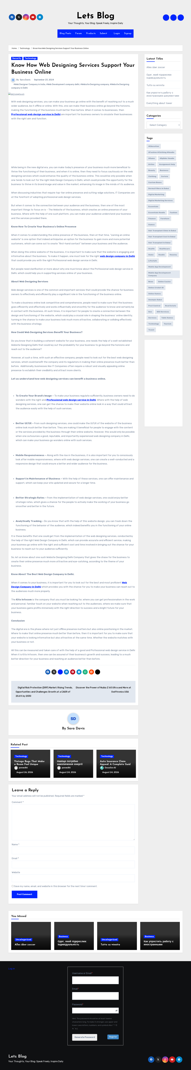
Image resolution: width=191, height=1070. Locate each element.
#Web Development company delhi (62, 84)
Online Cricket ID (156, 288)
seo (150, 312)
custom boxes (155, 182)
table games (167, 318)
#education (153, 146)
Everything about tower (159, 103)
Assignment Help (167, 164)
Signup (127, 33)
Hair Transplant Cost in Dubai (161, 237)
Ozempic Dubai (155, 300)
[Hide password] (117, 1010)
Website (16, 872)
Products (91, 33)
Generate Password (85, 1037)
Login (117, 33)
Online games (154, 294)
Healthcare (164, 249)
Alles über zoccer (156, 67)
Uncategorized (23, 939)
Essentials (153, 206)
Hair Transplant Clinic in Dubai (162, 231)
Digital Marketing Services (160, 200)
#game (151, 158)
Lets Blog (96, 16)
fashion (173, 213)
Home (151, 255)
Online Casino (164, 282)
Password (82, 1004)
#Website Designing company (94, 84)
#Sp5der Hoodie (167, 158)
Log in (11, 968)
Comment (18, 802)
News (150, 282)
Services (152, 318)
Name (15, 844)
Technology (30, 58)
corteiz (164, 176)
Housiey (173, 255)
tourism (167, 324)
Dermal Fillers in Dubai (158, 188)
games (151, 225)
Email (15, 858)
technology (153, 324)
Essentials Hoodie (156, 213)
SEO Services (163, 312)
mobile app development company (159, 274)
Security (16, 58)
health (151, 249)
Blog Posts (65, 33)
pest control (154, 306)
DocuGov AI (110, 768)
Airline (151, 164)
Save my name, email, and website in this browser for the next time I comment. (55, 886)
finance (152, 219)
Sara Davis (25, 80)
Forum (78, 33)
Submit (104, 33)
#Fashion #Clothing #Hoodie (161, 152)
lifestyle (152, 261)
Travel (151, 330)
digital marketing (156, 194)
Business (164, 170)
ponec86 (23, 768)
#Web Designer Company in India (29, 84)
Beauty (151, 170)
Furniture (165, 219)
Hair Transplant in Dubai (159, 243)
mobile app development (159, 267)
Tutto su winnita (155, 85)
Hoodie (161, 255)
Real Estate (170, 306)
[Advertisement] (74, 144)
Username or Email (87, 973)
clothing (152, 176)
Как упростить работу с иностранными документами (159, 944)
